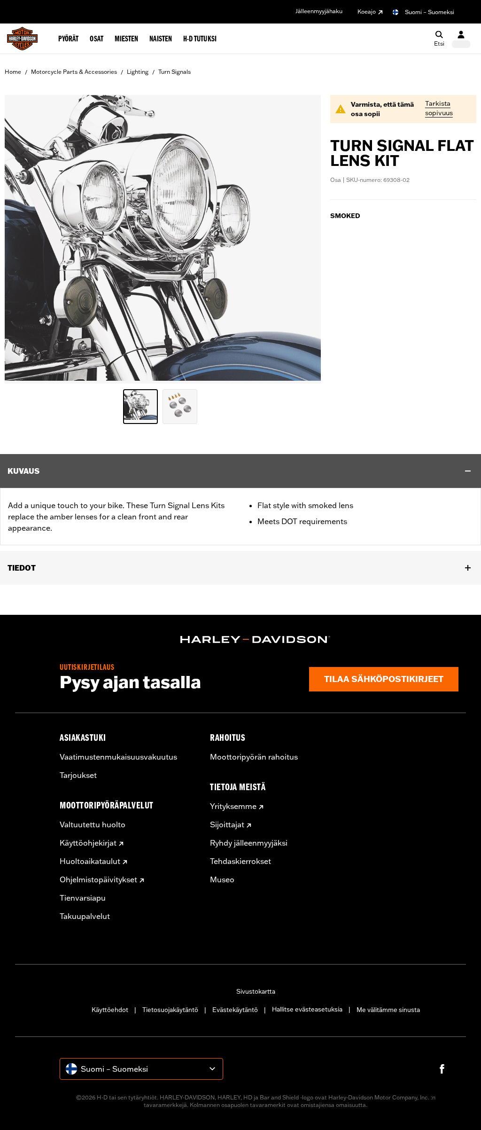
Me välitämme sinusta (388, 1009)
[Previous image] (23, 239)
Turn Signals (174, 71)
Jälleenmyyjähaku (318, 11)
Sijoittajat (227, 824)
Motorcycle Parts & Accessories (74, 71)
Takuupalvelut (85, 916)
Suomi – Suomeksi (429, 12)
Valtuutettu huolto (92, 824)
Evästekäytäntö (235, 1009)
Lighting (137, 71)
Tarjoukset (78, 775)
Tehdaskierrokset (240, 861)
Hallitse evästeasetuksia (307, 1009)
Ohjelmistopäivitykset (98, 879)
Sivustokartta (255, 991)
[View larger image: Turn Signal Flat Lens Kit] (163, 238)
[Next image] (302, 239)
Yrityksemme (233, 806)
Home (13, 71)
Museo (222, 879)
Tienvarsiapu (83, 897)
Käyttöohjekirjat (88, 843)
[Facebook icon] (442, 1069)
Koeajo (366, 11)
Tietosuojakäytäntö (170, 1009)
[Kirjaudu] (461, 38)
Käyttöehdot (110, 1009)
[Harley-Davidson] (255, 639)
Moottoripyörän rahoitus (254, 756)
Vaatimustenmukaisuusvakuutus (118, 756)
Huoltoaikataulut (90, 861)
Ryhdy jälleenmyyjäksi (248, 843)
